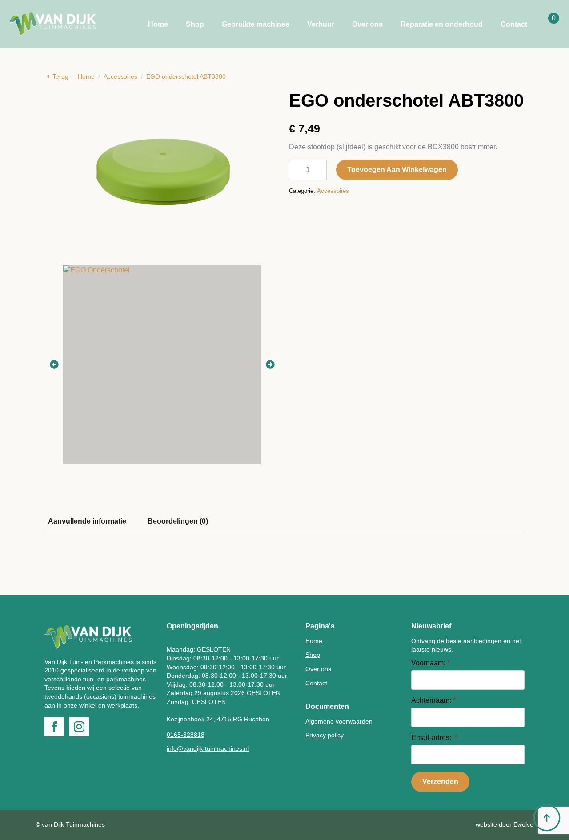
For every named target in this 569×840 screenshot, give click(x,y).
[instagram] (79, 726)
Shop (195, 24)
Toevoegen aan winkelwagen (397, 169)
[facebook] (54, 726)
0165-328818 (185, 734)
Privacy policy (324, 735)
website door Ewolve (504, 824)
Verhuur (320, 24)
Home (158, 24)
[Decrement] (296, 170)
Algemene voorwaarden (339, 721)
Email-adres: (434, 737)
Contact (514, 24)
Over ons (367, 24)
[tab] (87, 521)
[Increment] (320, 170)
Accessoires (120, 76)
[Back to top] (546, 817)
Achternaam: (433, 700)
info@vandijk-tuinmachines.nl (208, 748)
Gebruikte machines (255, 24)
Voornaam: (430, 663)
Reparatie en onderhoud (442, 24)
